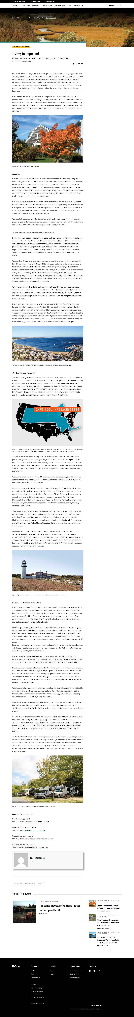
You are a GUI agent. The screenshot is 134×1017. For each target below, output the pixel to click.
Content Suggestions (74, 977)
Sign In (52, 971)
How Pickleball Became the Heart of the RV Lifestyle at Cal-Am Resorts (108, 923)
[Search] (121, 5)
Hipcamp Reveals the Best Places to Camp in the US (59, 907)
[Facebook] (90, 971)
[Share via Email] (81, 63)
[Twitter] (94, 971)
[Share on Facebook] (76, 63)
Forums (52, 974)
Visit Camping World (74, 974)
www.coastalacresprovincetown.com (39, 838)
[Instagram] (99, 971)
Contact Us (34, 971)
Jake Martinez (16, 61)
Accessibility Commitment (37, 1003)
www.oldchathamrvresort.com (36, 847)
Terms (32, 981)
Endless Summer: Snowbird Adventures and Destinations (108, 907)
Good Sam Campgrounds (76, 971)
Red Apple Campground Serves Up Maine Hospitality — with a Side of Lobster (108, 940)
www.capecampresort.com (35, 830)
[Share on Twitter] (79, 63)
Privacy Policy (34, 984)
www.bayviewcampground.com (37, 821)
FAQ (32, 974)
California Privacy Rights (37, 988)
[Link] (14, 5)
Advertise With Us (35, 977)
